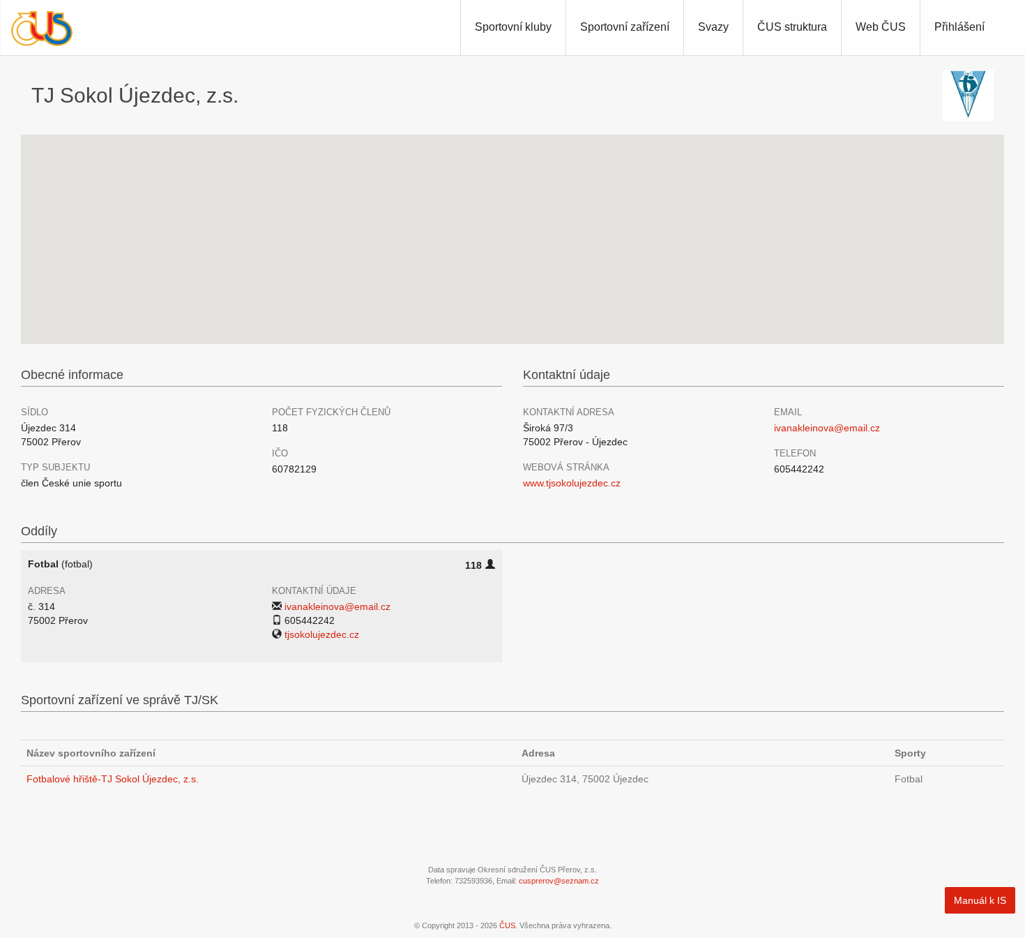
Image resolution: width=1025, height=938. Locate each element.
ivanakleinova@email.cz (827, 427)
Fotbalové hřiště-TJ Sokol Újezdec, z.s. (112, 778)
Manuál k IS (980, 900)
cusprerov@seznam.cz (559, 881)
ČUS (507, 925)
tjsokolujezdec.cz (321, 634)
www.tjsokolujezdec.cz (572, 483)
